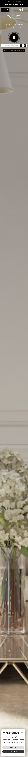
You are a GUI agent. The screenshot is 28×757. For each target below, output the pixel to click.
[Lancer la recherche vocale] (14, 37)
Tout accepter (13, 751)
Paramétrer (13, 747)
